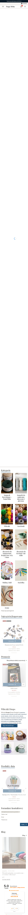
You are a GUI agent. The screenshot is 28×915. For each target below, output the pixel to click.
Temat (2, 817)
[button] (9, 890)
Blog (23, 835)
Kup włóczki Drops (8, 725)
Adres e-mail (4, 814)
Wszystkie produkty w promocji (16, 660)
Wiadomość (4, 819)
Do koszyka (11, 641)
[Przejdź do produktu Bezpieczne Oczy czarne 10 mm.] (14, 632)
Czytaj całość (6, 879)
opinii (17, 887)
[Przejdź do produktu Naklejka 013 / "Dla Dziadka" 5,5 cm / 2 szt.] (14, 781)
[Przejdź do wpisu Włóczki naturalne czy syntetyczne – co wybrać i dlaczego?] (14, 853)
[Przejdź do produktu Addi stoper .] (14, 675)
